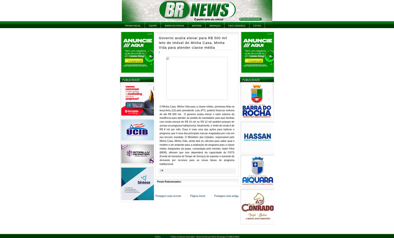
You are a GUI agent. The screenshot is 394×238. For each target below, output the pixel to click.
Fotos (257, 25)
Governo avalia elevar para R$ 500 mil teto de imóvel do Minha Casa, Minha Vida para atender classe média (193, 42)
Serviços (214, 25)
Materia (196, 25)
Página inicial (133, 25)
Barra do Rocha (174, 25)
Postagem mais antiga (226, 196)
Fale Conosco (236, 25)
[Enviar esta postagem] (161, 170)
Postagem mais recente (168, 196)
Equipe (153, 25)
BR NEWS (165, 237)
